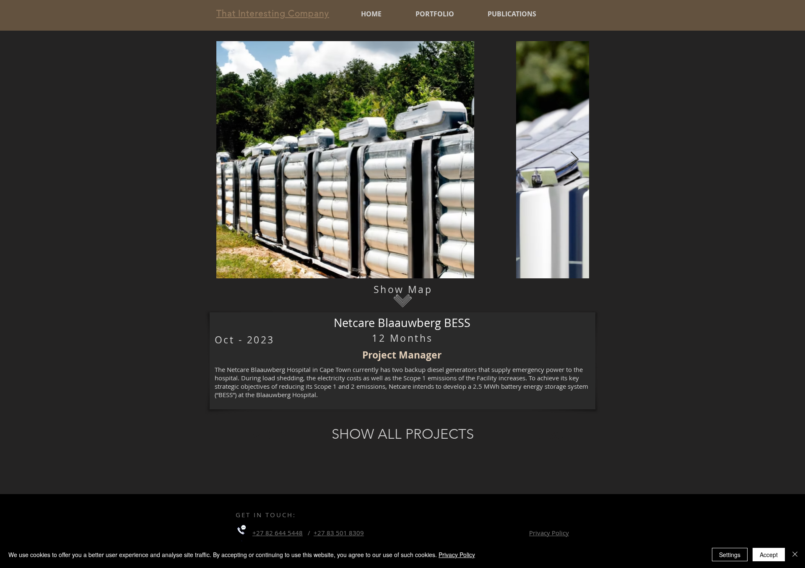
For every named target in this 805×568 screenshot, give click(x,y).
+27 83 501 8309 (339, 533)
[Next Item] (574, 160)
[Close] (795, 554)
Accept (769, 554)
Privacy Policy (457, 554)
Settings (729, 554)
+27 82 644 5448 (277, 533)
